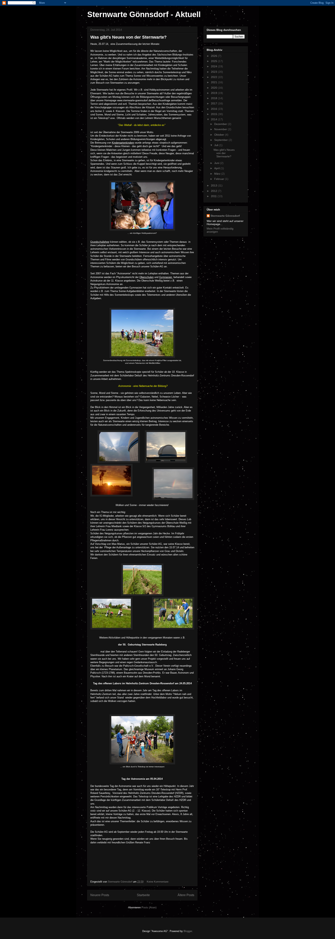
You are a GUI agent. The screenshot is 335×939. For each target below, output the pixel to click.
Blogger (188, 931)
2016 (214, 108)
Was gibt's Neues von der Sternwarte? (128, 37)
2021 (214, 82)
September (221, 139)
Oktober (219, 134)
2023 (214, 71)
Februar (219, 178)
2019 (214, 92)
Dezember (221, 124)
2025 (214, 61)
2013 (214, 185)
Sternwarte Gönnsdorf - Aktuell (144, 14)
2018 (214, 98)
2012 (214, 190)
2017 (214, 103)
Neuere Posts (99, 895)
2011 (214, 196)
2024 (214, 66)
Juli (216, 145)
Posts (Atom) (149, 907)
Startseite (143, 895)
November (221, 129)
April (217, 168)
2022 (214, 77)
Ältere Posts (186, 895)
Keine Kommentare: (158, 881)
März (217, 173)
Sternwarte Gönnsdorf (225, 215)
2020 (214, 87)
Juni (217, 163)
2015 (214, 114)
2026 (214, 55)
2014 (214, 119)
